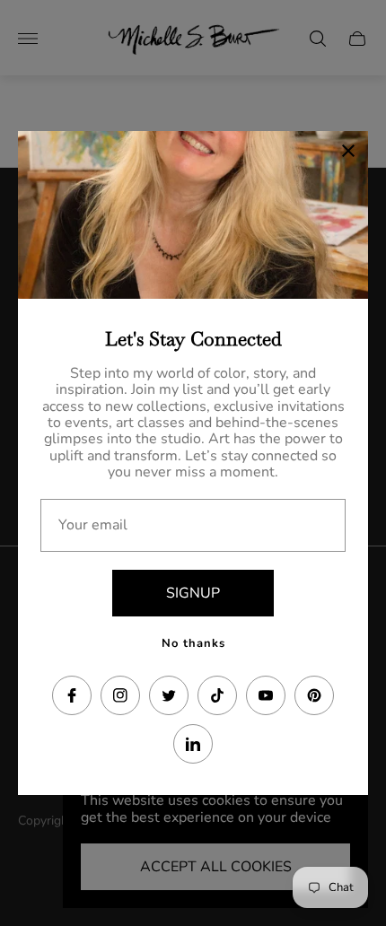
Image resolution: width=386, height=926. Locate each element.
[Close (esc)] (348, 150)
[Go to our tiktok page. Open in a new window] (217, 695)
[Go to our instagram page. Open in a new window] (120, 695)
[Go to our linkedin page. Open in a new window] (193, 744)
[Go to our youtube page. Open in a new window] (265, 695)
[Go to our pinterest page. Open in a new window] (314, 695)
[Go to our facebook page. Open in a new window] (72, 695)
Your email (92, 525)
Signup (193, 593)
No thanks (193, 643)
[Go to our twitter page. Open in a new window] (169, 695)
